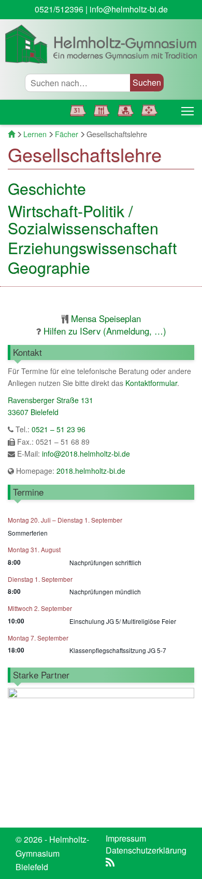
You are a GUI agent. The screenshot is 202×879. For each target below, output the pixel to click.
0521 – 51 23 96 (58, 429)
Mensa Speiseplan (106, 318)
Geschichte (47, 188)
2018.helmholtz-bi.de (89, 470)
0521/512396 (59, 9)
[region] (101, 754)
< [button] (20, 751)
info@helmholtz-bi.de (129, 9)
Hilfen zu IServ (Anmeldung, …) (105, 331)
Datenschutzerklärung (146, 850)
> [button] (181, 751)
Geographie (49, 267)
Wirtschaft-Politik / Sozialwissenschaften (83, 219)
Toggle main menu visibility (187, 110)
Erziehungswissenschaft (92, 247)
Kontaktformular (151, 383)
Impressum (126, 838)
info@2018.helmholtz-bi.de (86, 453)
